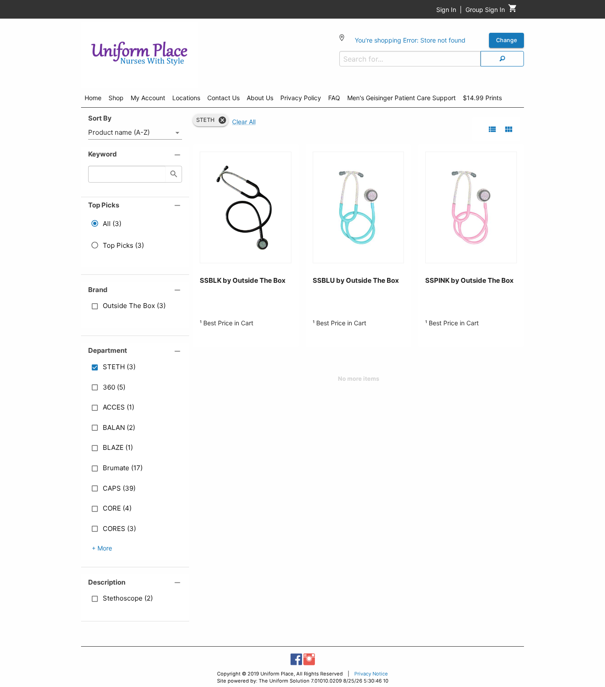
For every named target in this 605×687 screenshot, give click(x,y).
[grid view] (508, 129)
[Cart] (512, 10)
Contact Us (223, 97)
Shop (116, 97)
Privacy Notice (371, 674)
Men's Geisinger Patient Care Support (401, 97)
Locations (186, 97)
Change (506, 40)
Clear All (244, 121)
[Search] (502, 58)
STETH (205, 120)
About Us (260, 97)
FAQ (334, 97)
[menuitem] (93, 99)
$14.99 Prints (482, 97)
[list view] (492, 129)
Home (93, 97)
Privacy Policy (300, 97)
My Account (148, 97)
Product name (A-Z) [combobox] (119, 132)
